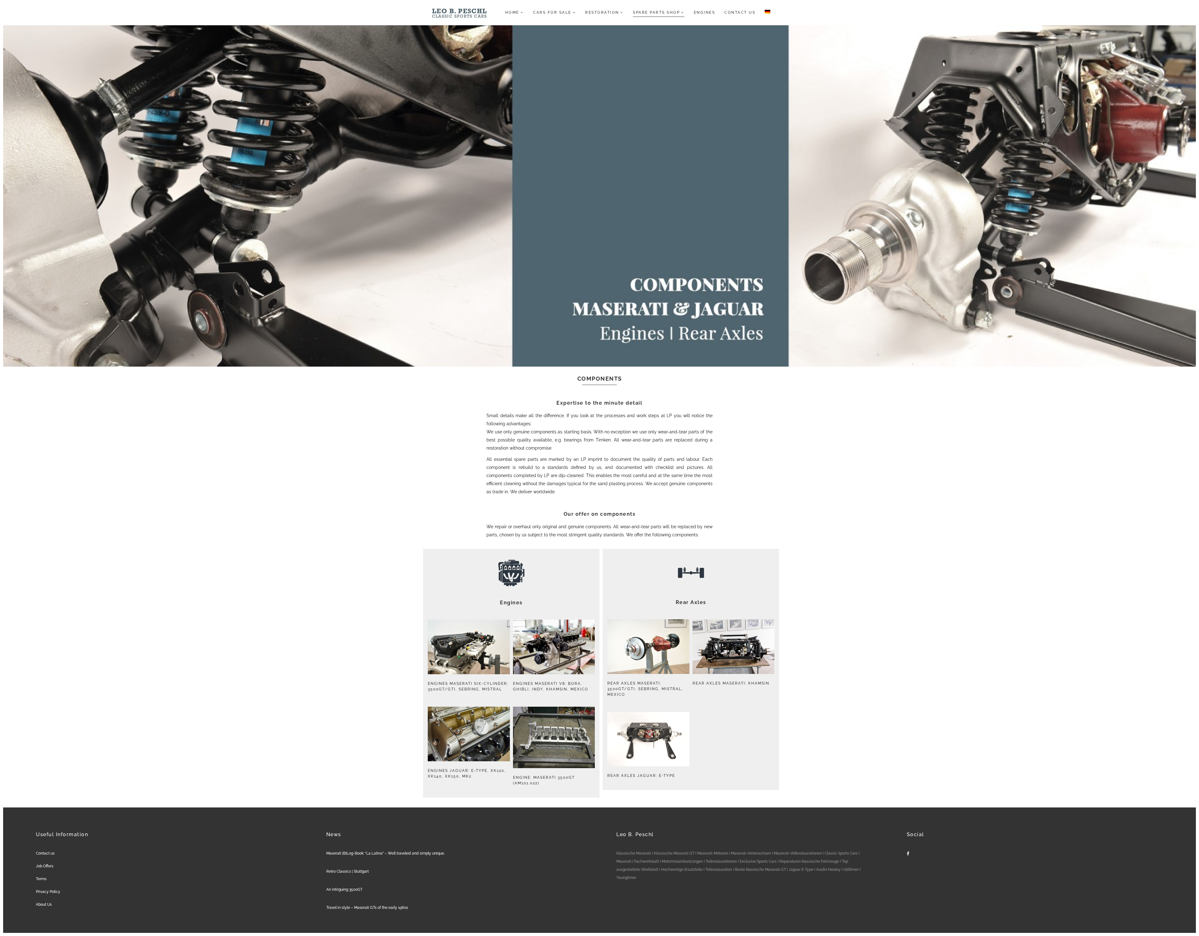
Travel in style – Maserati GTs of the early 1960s (367, 907)
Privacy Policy (48, 892)
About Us (44, 904)
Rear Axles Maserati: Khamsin (731, 683)
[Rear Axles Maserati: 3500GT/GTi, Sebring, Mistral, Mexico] (635, 646)
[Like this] (469, 647)
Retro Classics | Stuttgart (347, 871)
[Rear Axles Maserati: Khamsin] (720, 646)
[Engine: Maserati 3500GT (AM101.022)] (541, 737)
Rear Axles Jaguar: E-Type (641, 775)
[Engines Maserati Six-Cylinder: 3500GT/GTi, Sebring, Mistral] (455, 647)
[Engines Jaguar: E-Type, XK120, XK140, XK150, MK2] (455, 734)
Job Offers (44, 866)
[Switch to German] (765, 12)
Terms (41, 879)
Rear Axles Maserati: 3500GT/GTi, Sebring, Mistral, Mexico (645, 689)
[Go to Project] (482, 647)
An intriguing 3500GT (344, 889)
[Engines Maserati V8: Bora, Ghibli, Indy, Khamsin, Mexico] (541, 647)
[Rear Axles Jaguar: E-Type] (635, 739)
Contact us (45, 853)
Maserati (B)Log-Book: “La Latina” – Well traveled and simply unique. (385, 853)
